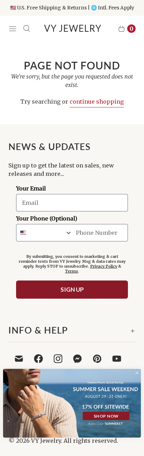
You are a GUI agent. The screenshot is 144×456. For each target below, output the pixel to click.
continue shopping (97, 101)
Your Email (31, 188)
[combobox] (44, 232)
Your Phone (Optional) (46, 218)
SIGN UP (72, 289)
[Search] (27, 28)
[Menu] (13, 28)
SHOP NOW (106, 415)
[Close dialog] (137, 372)
